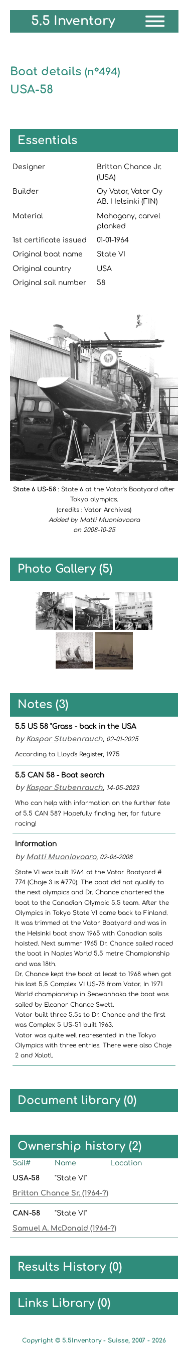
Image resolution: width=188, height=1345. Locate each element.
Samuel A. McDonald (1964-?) (64, 1228)
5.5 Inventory (73, 21)
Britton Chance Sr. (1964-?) (60, 1193)
